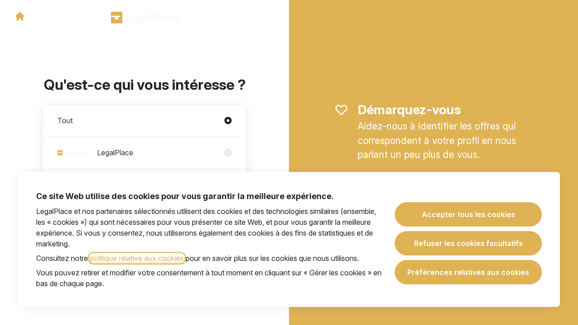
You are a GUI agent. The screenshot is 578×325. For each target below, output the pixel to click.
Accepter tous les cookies (468, 214)
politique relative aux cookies (137, 258)
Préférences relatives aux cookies (468, 272)
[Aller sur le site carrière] (19, 16)
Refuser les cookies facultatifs (468, 243)
